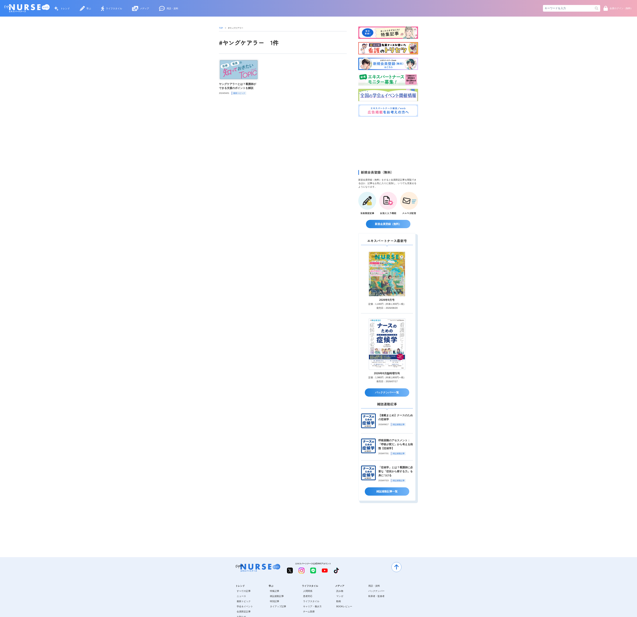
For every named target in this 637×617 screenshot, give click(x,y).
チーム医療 (309, 611)
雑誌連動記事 (277, 596)
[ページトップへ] (396, 567)
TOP (221, 28)
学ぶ (88, 8)
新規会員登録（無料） (388, 224)
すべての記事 (244, 591)
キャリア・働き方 (312, 606)
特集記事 (274, 591)
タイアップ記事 (278, 606)
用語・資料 (172, 8)
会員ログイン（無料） (621, 8)
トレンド (65, 8)
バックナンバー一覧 (387, 392)
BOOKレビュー (344, 606)
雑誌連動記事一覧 (387, 491)
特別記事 (274, 601)
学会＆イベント (245, 606)
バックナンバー (376, 591)
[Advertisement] (388, 142)
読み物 (339, 591)
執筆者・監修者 (376, 596)
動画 (338, 601)
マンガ (339, 596)
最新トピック (244, 601)
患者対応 (307, 596)
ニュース (241, 596)
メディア (144, 8)
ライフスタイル (114, 8)
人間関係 (307, 591)
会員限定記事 (244, 611)
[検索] (596, 8)
